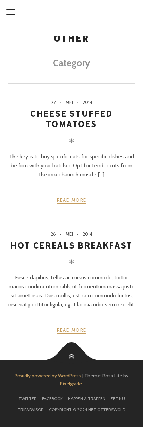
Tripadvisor (31, 409)
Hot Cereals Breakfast (71, 245)
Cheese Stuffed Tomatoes (71, 119)
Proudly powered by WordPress (48, 376)
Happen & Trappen (87, 398)
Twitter (27, 398)
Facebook (52, 398)
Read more (71, 200)
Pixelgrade (71, 384)
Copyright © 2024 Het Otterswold (87, 409)
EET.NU (118, 398)
